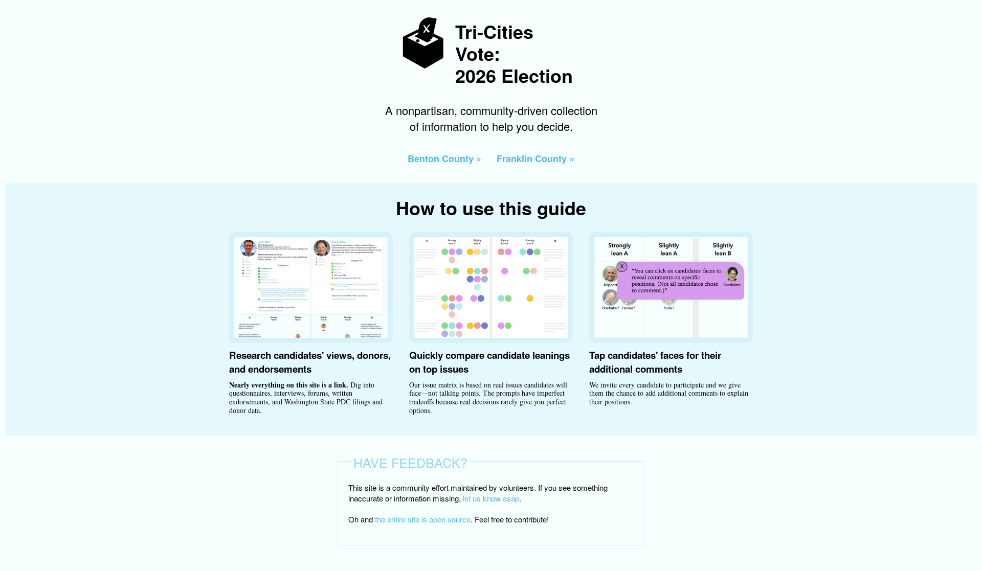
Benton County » (444, 158)
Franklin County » (535, 158)
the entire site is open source (423, 519)
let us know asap (491, 498)
